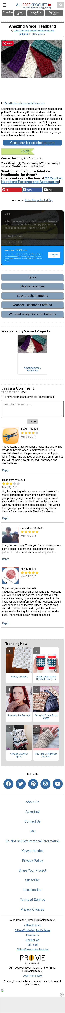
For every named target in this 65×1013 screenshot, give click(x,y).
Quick (32, 277)
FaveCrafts (32, 935)
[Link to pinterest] (33, 784)
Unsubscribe (33, 890)
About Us (32, 802)
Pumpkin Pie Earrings (19, 715)
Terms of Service (32, 900)
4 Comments (39, 34)
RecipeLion (32, 940)
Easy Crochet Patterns (32, 296)
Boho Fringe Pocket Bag (39, 200)
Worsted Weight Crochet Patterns (32, 314)
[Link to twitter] (21, 784)
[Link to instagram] (45, 784)
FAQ (33, 831)
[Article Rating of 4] (25, 34)
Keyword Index (33, 851)
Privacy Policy (32, 861)
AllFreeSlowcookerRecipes (32, 949)
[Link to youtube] (58, 784)
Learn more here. (32, 975)
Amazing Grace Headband (32, 369)
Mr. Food (33, 944)
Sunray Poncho (19, 676)
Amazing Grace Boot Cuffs (46, 717)
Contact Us (32, 821)
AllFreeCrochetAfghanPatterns (32, 930)
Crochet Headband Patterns (32, 305)
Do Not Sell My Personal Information (33, 841)
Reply (5, 470)
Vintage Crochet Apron (19, 755)
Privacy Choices (32, 909)
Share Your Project (32, 870)
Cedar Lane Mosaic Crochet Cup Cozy (46, 678)
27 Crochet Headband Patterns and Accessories (32, 180)
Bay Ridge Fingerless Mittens (46, 755)
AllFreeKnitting (32, 925)
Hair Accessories (32, 286)
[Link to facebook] (9, 784)
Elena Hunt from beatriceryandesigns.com (34, 30)
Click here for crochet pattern (32, 143)
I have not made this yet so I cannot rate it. (29, 396)
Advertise (33, 812)
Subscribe (32, 880)
